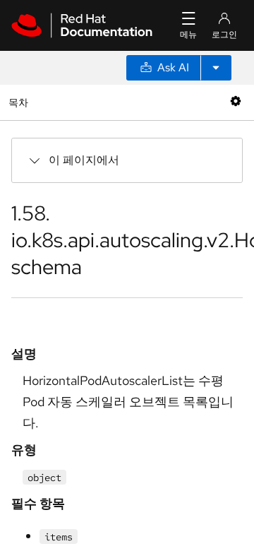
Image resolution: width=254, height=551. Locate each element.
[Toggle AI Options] (215, 68)
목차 (20, 102)
